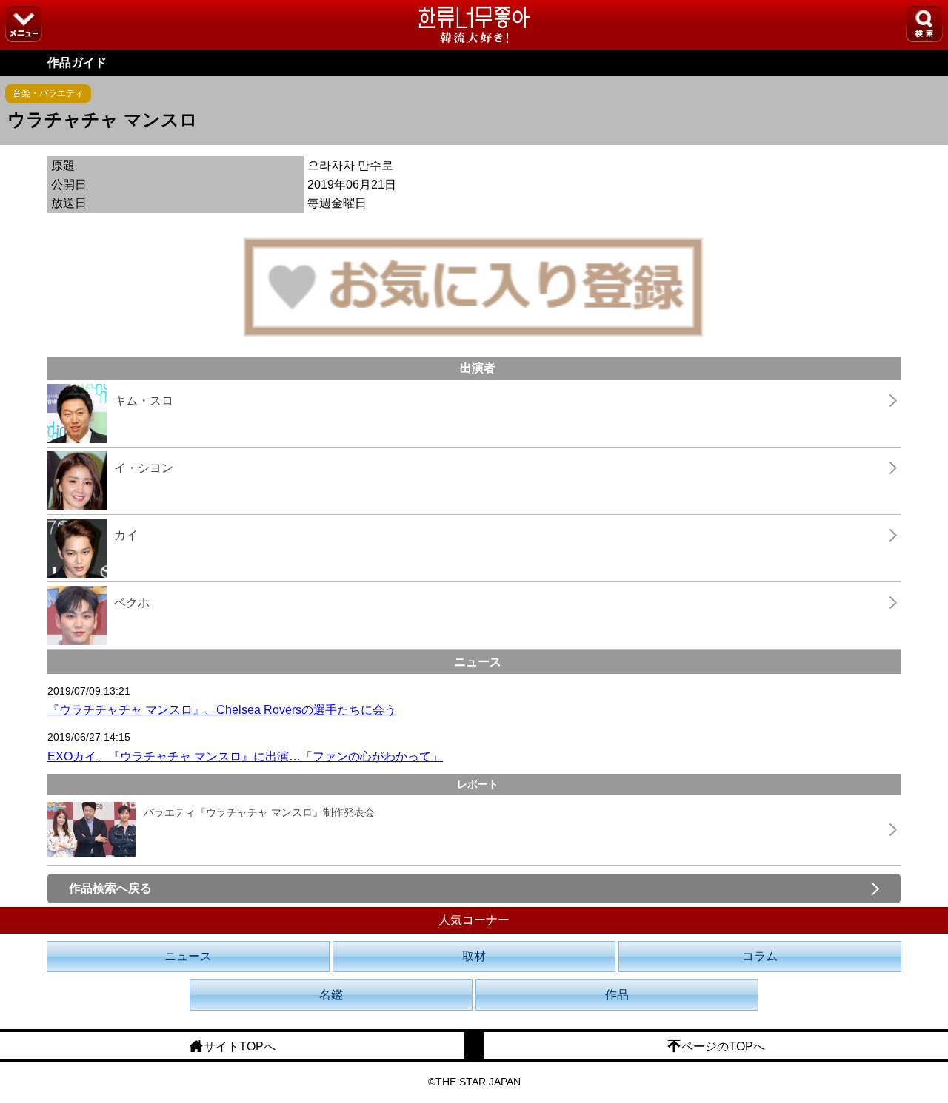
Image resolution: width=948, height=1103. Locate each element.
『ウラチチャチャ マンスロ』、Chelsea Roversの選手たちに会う (221, 710)
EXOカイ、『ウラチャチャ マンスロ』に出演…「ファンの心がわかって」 (245, 756)
